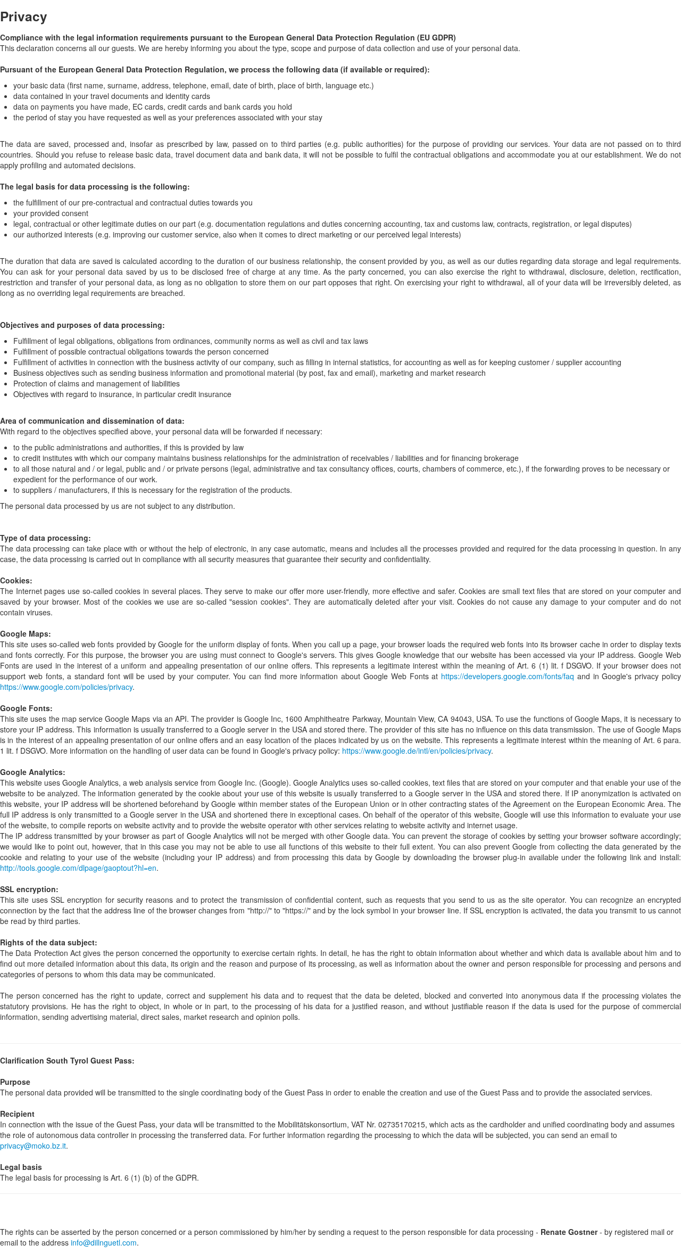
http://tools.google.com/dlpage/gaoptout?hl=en (78, 867)
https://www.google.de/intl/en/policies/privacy (416, 750)
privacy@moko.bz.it (33, 1145)
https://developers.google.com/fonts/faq (507, 676)
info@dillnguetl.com (104, 1242)
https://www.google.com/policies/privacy (66, 686)
